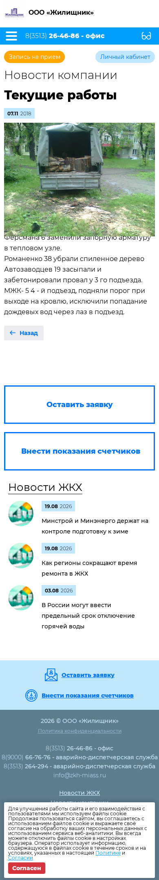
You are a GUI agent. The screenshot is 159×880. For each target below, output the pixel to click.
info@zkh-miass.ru (79, 775)
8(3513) (65, 36)
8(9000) (80, 757)
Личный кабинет (125, 57)
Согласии (20, 858)
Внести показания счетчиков (88, 695)
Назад (29, 333)
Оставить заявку (88, 675)
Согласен (26, 868)
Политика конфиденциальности (79, 731)
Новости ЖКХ (45, 487)
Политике (108, 853)
